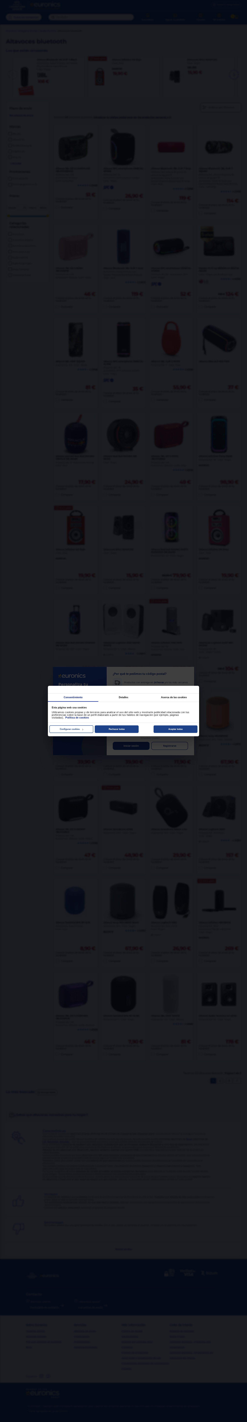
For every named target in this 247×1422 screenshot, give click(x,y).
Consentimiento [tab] (73, 697)
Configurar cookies (70, 729)
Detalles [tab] (123, 697)
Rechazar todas (117, 729)
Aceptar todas (175, 729)
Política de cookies (77, 717)
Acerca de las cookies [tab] (174, 697)
